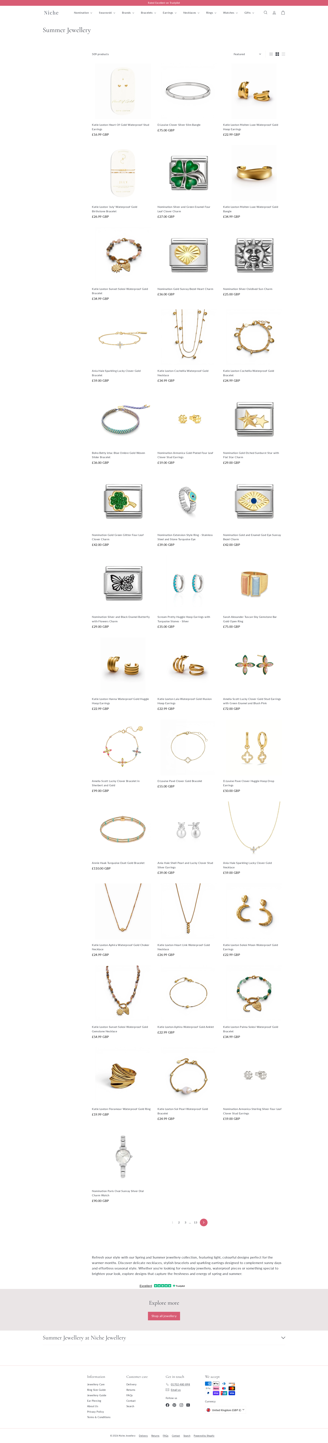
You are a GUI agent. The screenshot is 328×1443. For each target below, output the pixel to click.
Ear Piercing (94, 1400)
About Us (92, 1406)
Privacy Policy (95, 1411)
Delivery (131, 1384)
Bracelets (147, 12)
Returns (130, 1389)
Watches (229, 12)
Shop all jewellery (164, 1316)
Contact (131, 1400)
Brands (127, 12)
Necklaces (190, 12)
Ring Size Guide (96, 1389)
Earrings (168, 12)
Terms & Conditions (99, 1417)
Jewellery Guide (96, 1395)
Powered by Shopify (204, 1435)
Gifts (247, 12)
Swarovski (106, 12)
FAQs (129, 1395)
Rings (210, 12)
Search (130, 1406)
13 (195, 1222)
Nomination (82, 12)
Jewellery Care (96, 1384)
